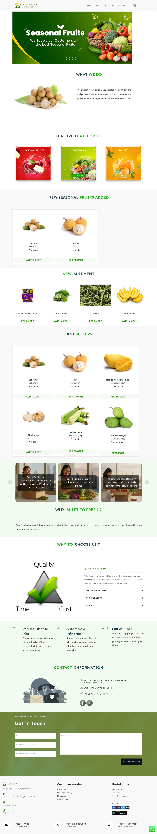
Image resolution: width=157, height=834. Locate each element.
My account (61, 796)
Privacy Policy (117, 790)
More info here (71, 826)
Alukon (95, 313)
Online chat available (125, 826)
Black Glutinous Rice (27, 313)
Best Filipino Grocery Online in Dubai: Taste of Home (78, 482)
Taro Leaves (61, 313)
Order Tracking (63, 799)
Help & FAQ (61, 790)
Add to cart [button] (33, 260)
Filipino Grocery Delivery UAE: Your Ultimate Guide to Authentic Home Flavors (121, 482)
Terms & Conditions (119, 796)
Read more (27, 321)
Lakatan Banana (129, 313)
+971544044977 (99, 693)
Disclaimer (116, 793)
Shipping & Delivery (64, 793)
